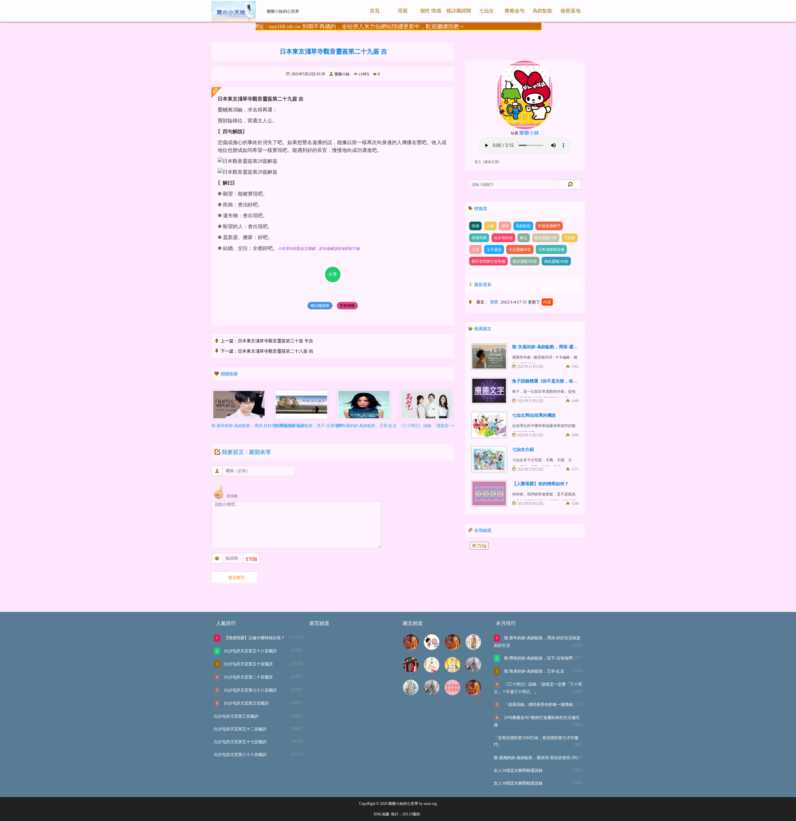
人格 (490, 226)
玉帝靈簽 (494, 249)
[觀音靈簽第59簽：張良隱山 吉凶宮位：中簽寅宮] (452, 670)
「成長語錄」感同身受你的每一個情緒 (538, 704)
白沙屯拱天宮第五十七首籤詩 (240, 741)
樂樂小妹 (342, 74)
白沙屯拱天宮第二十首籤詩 (248, 677)
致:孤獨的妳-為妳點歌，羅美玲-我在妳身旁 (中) (536, 757)
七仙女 (486, 10)
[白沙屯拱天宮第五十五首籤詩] (473, 693)
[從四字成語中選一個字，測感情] (431, 648)
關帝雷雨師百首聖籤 (488, 261)
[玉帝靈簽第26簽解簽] (473, 648)
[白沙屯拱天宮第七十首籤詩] (411, 648)
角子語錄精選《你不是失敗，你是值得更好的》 (558, 381)
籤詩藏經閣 (458, 10)
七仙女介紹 (523, 449)
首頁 (375, 10)
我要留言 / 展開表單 (246, 452)
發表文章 (491, 162)
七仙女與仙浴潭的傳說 (534, 415)
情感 (475, 226)
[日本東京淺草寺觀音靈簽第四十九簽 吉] (411, 670)
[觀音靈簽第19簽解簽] (431, 670)
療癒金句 (515, 10)
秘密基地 (571, 10)
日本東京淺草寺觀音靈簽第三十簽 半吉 (275, 341)
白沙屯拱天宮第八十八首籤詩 (240, 754)
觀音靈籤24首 (546, 238)
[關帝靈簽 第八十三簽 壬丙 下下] (473, 670)
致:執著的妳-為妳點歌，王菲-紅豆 (533, 671)
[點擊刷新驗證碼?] (251, 559)
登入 (477, 162)
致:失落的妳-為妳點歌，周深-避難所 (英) (551, 347)
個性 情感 (430, 10)
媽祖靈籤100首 (556, 261)
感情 (505, 226)
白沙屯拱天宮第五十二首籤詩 (240, 729)
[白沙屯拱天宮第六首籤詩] (452, 648)
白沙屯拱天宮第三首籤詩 (236, 716)
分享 (332, 274)
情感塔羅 (479, 238)
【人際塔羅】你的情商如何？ (540, 483)
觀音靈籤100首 (525, 261)
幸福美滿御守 (549, 226)
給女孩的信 (503, 238)
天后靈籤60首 (520, 249)
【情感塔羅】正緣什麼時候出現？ (254, 638)
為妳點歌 (543, 10)
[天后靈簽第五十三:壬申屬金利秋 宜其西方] (411, 693)
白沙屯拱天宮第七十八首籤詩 (250, 690)
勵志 (523, 238)
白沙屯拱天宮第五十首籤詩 (248, 664)
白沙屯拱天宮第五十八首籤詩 (250, 651)
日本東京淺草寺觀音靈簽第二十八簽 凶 (275, 351)
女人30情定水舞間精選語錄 (518, 770)
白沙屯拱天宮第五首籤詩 (246, 703)
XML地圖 (381, 814)
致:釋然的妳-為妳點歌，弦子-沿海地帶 (537, 658)
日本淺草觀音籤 (551, 249)
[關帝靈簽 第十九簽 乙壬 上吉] (431, 693)
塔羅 (403, 10)
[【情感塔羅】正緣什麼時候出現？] (452, 693)
